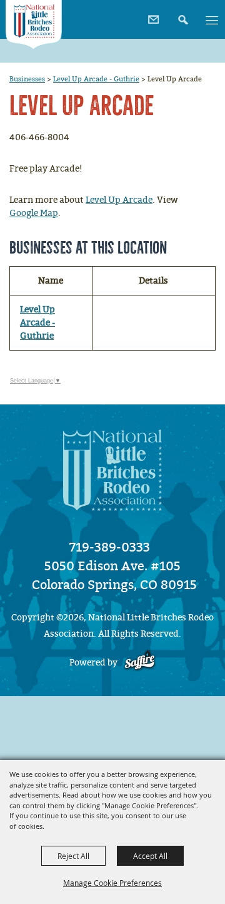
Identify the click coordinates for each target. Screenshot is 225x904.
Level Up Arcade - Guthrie (96, 78)
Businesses (27, 78)
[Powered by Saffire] (139, 662)
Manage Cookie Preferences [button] (112, 883)
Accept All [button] (150, 856)
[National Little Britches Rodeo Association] (34, 24)
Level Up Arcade (119, 200)
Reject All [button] (73, 856)
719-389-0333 (109, 547)
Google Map (33, 213)
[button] (181, 15)
